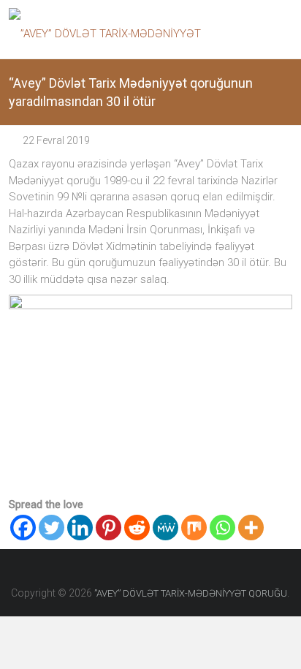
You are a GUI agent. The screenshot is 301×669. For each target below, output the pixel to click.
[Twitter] (51, 527)
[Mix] (194, 527)
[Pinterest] (108, 527)
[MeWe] (165, 527)
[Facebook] (23, 527)
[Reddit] (137, 527)
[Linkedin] (80, 527)
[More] (251, 527)
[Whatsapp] (222, 527)
